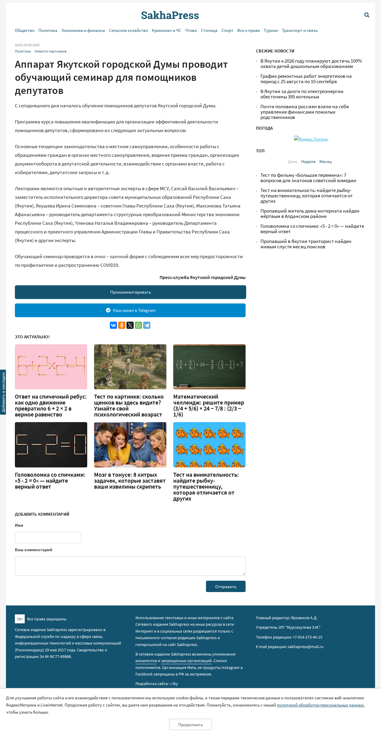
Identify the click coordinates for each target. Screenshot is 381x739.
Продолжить (190, 724)
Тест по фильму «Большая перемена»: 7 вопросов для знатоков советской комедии (308, 178)
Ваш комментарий (33, 549)
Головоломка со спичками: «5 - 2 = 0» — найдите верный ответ (50, 480)
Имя (19, 525)
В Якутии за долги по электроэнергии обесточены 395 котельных (301, 94)
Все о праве (248, 30)
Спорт (227, 30)
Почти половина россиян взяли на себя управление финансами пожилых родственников (304, 111)
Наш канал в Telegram (134, 310)
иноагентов (146, 660)
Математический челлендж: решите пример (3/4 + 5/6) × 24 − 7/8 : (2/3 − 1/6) (208, 405)
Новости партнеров (50, 51)
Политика (47, 30)
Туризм (271, 30)
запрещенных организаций (186, 660)
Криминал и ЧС (166, 30)
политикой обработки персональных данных (320, 705)
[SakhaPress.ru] (3, 393)
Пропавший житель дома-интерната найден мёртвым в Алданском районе (310, 213)
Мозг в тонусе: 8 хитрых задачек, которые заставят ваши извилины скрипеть (130, 480)
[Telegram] (146, 325)
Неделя (308, 161)
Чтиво (191, 30)
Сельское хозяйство (128, 30)
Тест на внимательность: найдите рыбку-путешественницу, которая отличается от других (206, 486)
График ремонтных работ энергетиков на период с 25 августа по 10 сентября (306, 79)
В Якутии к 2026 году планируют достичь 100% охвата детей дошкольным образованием (311, 63)
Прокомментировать (130, 292)
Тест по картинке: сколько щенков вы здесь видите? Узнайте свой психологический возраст (129, 405)
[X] (130, 325)
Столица (209, 30)
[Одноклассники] (121, 325)
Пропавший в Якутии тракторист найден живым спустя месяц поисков (306, 244)
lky (173, 683)
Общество (25, 30)
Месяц (325, 161)
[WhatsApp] (138, 325)
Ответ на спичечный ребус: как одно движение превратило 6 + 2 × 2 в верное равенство (51, 405)
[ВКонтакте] (113, 325)
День (292, 161)
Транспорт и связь (300, 30)
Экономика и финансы (83, 30)
